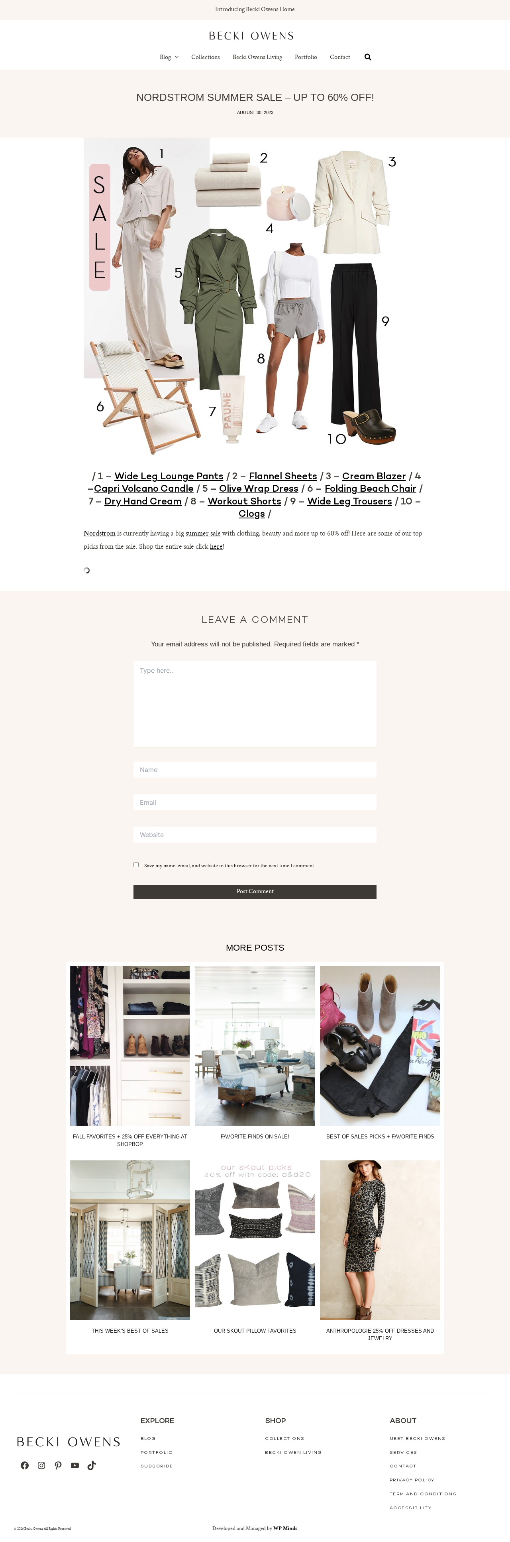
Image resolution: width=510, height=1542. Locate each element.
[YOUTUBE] (75, 1465)
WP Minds (285, 1529)
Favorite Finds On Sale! (255, 1137)
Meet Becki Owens (418, 1439)
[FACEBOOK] (24, 1465)
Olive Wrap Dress (258, 489)
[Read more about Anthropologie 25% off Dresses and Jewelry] (380, 1240)
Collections (205, 58)
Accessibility (411, 1508)
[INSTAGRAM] (41, 1465)
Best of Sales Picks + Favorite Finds (380, 1137)
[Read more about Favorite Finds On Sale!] (255, 1046)
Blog (165, 58)
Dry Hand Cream (143, 502)
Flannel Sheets (283, 477)
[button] (175, 58)
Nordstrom (100, 534)
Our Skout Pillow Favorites (255, 1331)
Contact (340, 58)
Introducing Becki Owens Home (255, 10)
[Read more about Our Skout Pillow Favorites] (255, 1240)
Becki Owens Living (257, 58)
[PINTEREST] (58, 1465)
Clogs (252, 514)
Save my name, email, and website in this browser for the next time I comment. (229, 866)
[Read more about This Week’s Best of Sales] (130, 1240)
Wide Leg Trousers (349, 502)
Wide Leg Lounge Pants (169, 477)
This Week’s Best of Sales (130, 1331)
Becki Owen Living (293, 1452)
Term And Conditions (423, 1494)
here (216, 547)
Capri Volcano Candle (144, 489)
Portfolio (306, 58)
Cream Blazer (374, 477)
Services (404, 1452)
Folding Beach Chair (370, 489)
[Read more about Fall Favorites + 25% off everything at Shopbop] (130, 1046)
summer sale (203, 534)
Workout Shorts (244, 502)
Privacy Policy (412, 1480)
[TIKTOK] (91, 1465)
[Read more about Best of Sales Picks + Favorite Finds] (380, 1046)
